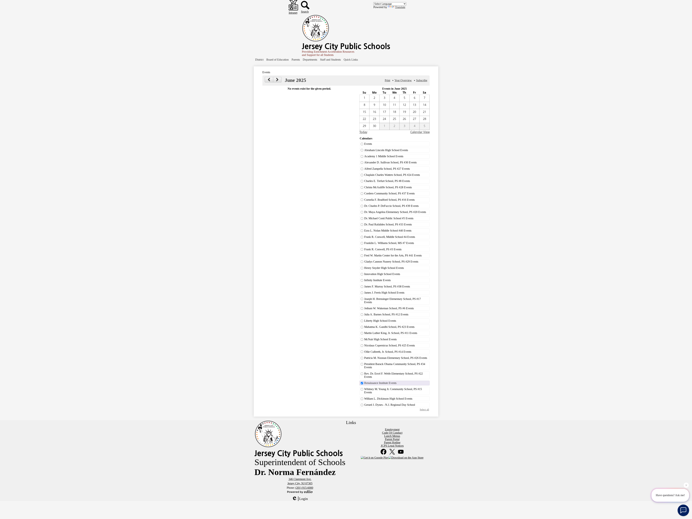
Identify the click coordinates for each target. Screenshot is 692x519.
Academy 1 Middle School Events (383, 156)
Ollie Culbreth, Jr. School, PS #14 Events (387, 351)
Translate (400, 7)
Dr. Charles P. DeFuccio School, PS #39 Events (391, 205)
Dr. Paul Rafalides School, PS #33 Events (388, 224)
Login (303, 499)
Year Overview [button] (403, 80)
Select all (424, 409)
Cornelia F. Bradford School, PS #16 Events (389, 199)
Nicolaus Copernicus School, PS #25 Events (389, 345)
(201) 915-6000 (304, 487)
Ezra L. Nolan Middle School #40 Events (387, 230)
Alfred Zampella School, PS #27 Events (387, 168)
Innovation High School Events (382, 274)
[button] (259, 60)
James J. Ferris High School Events (384, 292)
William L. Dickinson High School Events (388, 398)
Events (368, 143)
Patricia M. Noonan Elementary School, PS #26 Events (395, 357)
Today (363, 132)
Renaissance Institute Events (380, 382)
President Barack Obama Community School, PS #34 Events (394, 365)
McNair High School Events (380, 339)
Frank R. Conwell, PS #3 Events (383, 249)
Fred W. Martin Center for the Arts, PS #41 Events (393, 255)
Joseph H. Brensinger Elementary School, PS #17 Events (392, 300)
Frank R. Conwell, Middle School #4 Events (389, 236)
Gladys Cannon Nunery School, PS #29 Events (391, 261)
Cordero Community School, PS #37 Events (389, 193)
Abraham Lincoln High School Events (386, 150)
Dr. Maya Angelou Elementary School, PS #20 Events (395, 212)
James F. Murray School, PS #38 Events (387, 286)
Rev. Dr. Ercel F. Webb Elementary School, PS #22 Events (393, 375)
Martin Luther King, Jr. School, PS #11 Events (390, 333)
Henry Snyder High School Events (384, 267)
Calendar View (420, 132)
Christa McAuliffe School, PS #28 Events (388, 187)
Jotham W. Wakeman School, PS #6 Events (389, 308)
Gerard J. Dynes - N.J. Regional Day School (389, 404)
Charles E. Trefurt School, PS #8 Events (387, 180)
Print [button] (387, 80)
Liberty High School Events (380, 320)
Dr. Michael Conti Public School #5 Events (388, 218)
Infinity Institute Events (377, 280)
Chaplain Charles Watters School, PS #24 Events (392, 174)
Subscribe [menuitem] (421, 80)
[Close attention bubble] (686, 486)
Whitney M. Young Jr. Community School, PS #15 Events (393, 391)
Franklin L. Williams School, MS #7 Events (389, 243)
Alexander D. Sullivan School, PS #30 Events (390, 162)
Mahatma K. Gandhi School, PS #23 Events (389, 326)
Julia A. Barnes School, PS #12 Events (386, 314)
